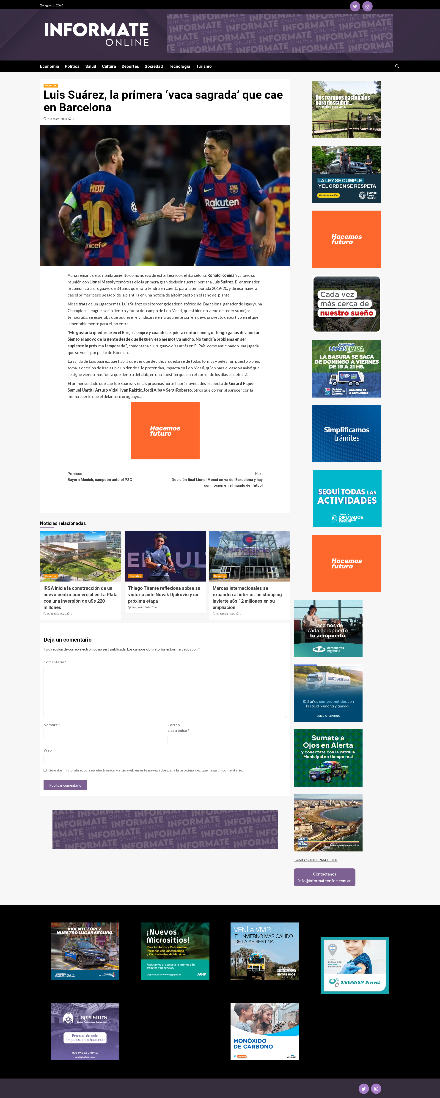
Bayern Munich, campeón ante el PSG (100, 477)
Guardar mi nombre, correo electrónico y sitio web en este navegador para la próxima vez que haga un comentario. (145, 770)
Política (72, 66)
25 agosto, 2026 (225, 613)
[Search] (397, 66)
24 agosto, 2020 (57, 119)
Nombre (52, 724)
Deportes (130, 66)
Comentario (55, 662)
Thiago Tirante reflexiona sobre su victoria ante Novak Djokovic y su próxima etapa (164, 594)
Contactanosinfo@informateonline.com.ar (324, 877)
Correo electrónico (178, 727)
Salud (90, 66)
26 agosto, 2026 (56, 613)
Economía (49, 66)
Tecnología (179, 66)
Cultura (109, 66)
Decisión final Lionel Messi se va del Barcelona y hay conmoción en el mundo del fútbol (217, 480)
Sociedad (154, 66)
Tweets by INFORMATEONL (316, 860)
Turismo (204, 66)
